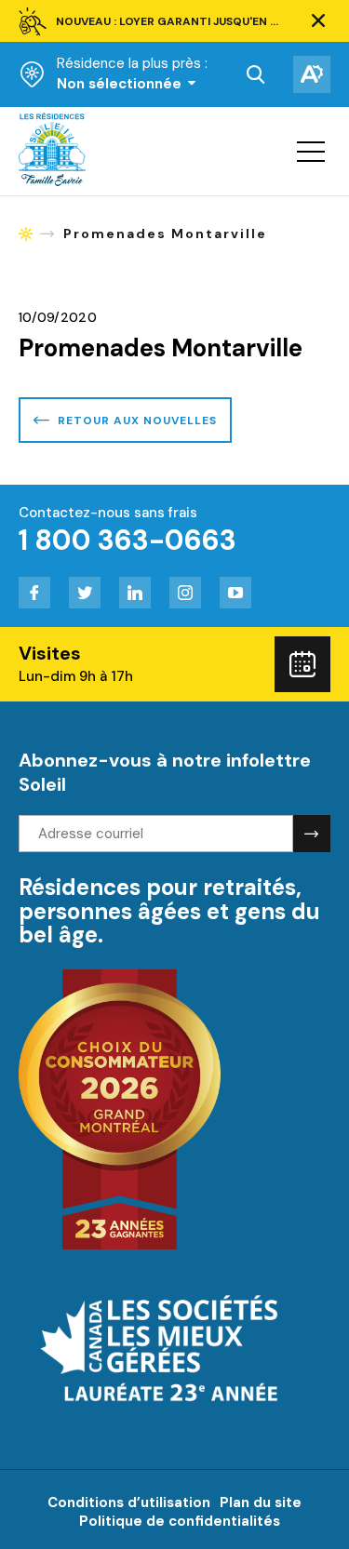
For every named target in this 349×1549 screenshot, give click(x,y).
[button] (318, 21)
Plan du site (261, 1502)
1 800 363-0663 (127, 540)
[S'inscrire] (311, 833)
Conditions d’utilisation (128, 1502)
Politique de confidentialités (179, 1521)
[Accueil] (52, 181)
